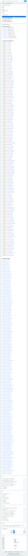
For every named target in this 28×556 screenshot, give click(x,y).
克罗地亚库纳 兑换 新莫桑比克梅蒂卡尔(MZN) (8, 441)
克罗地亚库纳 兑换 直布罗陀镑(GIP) (6, 416)
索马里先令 (9, 125)
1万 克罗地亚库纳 (4, 33)
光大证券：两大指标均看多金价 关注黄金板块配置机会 (8, 513)
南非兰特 (9, 68)
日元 (8, 46)
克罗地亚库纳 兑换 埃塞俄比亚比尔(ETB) (7, 410)
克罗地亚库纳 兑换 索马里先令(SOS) (7, 343)
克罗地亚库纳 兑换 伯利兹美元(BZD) (7, 397)
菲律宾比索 (9, 96)
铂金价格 (15, 539)
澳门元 (9, 65)
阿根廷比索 (10, 74)
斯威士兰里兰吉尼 (10, 233)
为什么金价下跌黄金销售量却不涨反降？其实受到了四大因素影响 (9, 481)
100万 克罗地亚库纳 (4, 36)
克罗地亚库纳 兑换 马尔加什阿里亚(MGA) (7, 436)
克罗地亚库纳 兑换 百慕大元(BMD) (6, 303)
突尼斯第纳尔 (10, 128)
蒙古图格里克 (10, 115)
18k (10, 525)
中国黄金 (7, 525)
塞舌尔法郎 (9, 156)
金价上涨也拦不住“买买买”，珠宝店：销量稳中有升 (8, 485)
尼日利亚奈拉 (10, 189)
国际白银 (15, 545)
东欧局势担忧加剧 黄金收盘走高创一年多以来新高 (7, 480)
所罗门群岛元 (9, 154)
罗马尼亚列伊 (10, 112)
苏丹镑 (9, 227)
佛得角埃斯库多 (10, 185)
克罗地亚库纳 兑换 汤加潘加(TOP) (6, 455)
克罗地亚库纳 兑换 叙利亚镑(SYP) (6, 376)
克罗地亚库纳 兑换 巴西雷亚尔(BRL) (6, 277)
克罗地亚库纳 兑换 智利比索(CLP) (6, 359)
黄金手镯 (12, 525)
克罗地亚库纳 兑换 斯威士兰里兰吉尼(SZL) (7, 451)
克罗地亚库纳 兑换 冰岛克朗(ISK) (6, 306)
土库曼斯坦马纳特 (10, 236)
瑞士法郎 (9, 62)
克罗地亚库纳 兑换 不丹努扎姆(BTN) (7, 395)
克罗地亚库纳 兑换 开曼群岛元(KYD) (7, 432)
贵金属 (13, 526)
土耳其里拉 (9, 129)
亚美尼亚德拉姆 (10, 167)
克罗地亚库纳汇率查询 (9, 3)
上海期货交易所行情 (16, 542)
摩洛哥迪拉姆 (9, 119)
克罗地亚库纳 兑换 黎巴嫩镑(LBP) (6, 328)
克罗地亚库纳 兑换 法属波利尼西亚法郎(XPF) (8, 470)
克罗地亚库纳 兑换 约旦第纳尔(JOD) (7, 356)
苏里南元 (9, 232)
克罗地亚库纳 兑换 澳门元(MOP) (6, 283)
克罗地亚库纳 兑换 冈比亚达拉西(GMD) (7, 417)
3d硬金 (9, 525)
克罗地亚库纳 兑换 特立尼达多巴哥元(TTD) (7, 457)
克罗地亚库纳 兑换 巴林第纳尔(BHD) (7, 300)
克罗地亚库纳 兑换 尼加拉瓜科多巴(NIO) (7, 369)
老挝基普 (10, 109)
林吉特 (9, 75)
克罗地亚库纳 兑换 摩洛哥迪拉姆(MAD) (7, 337)
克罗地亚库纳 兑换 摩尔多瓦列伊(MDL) (7, 435)
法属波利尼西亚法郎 (10, 252)
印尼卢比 (10, 71)
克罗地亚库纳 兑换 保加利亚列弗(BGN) (7, 305)
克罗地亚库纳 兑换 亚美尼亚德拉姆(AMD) (7, 385)
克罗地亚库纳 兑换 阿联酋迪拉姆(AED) (7, 379)
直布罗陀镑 (9, 198)
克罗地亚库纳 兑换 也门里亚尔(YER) (7, 471)
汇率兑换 (15, 548)
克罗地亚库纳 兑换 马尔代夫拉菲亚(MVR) (7, 439)
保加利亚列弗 (9, 87)
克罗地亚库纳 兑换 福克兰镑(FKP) (6, 413)
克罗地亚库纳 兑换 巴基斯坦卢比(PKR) (7, 297)
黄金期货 (9, 526)
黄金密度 (15, 525)
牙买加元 (9, 135)
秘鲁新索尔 (9, 118)
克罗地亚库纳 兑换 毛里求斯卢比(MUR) (7, 331)
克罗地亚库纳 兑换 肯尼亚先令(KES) (7, 325)
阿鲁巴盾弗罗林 (10, 170)
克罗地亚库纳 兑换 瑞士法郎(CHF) (6, 280)
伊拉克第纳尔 (10, 207)
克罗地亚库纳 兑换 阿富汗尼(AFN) (6, 382)
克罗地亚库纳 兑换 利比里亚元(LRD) (7, 433)
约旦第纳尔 (9, 138)
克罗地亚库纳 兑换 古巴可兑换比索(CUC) (7, 401)
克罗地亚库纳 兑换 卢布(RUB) (6, 268)
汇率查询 (4, 3)
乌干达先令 (10, 242)
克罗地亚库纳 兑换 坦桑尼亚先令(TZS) (7, 344)
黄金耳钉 (23, 525)
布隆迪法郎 (10, 175)
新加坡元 (9, 53)
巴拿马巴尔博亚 (10, 84)
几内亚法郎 (10, 201)
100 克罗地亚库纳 (4, 30)
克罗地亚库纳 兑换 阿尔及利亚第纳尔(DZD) (7, 378)
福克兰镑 (9, 195)
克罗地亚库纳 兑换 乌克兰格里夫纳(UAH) (7, 458)
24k (16, 526)
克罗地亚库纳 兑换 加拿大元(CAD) (6, 274)
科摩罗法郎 (9, 213)
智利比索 (9, 141)
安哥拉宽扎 (10, 169)
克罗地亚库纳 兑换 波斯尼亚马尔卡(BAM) (7, 391)
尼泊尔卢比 (9, 153)
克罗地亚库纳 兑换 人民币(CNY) (6, 259)
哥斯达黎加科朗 (10, 182)
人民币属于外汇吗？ (4, 501)
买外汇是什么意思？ (4, 500)
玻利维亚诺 (8, 91)
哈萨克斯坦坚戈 (10, 100)
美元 (8, 43)
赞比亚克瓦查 (9, 255)
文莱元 (9, 157)
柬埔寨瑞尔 (10, 211)
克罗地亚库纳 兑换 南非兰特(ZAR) (6, 286)
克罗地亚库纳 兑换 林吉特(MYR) (6, 293)
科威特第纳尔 (10, 106)
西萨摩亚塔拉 (10, 246)
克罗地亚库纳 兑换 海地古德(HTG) (6, 423)
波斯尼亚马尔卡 (10, 173)
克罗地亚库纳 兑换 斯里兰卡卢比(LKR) (7, 341)
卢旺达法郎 (10, 147)
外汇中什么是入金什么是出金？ (5, 497)
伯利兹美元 (9, 179)
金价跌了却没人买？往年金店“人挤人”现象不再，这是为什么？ (9, 484)
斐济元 (9, 194)
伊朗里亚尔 (11, 208)
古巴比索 (9, 99)
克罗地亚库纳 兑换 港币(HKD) (6, 265)
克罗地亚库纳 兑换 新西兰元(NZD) (6, 284)
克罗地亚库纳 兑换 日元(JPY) (6, 264)
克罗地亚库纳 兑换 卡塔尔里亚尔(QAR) (7, 322)
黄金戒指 (19, 525)
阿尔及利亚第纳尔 (10, 160)
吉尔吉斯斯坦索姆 (10, 210)
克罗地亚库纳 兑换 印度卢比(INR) (6, 278)
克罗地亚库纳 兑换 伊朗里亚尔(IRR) (6, 426)
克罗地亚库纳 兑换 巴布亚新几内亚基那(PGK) (8, 360)
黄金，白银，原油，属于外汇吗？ (6, 493)
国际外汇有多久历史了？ (5, 494)
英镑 (8, 52)
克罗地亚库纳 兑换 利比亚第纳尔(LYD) (7, 363)
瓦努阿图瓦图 (10, 245)
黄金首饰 (3, 525)
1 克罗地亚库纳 (4, 27)
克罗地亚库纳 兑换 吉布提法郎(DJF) (7, 404)
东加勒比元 (9, 249)
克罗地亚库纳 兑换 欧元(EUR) (6, 262)
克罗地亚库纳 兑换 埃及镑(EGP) (6, 296)
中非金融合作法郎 (10, 248)
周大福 (11, 526)
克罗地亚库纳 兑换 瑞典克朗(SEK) (6, 287)
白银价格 (3, 545)
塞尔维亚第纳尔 (10, 226)
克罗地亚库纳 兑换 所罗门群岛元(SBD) (7, 372)
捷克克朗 (9, 103)
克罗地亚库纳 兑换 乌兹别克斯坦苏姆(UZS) (7, 461)
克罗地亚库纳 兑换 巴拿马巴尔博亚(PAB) (7, 302)
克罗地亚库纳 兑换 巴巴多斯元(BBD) (7, 381)
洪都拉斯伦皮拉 (10, 204)
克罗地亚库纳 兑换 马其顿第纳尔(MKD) (7, 438)
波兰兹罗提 (9, 90)
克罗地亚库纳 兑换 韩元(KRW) (6, 267)
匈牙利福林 (9, 134)
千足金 (5, 525)
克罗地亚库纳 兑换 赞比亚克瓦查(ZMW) (7, 473)
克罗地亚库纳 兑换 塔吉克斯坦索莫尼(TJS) (7, 452)
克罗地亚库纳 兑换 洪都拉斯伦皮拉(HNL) (7, 422)
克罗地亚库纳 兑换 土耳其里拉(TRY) (7, 347)
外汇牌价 (3, 549)
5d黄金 (15, 526)
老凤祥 (17, 525)
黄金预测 (15, 541)
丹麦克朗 (9, 94)
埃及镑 (9, 78)
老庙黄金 (7, 526)
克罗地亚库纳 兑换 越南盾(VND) (6, 357)
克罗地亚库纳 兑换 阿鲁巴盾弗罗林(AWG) (7, 388)
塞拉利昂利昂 (11, 230)
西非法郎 (9, 251)
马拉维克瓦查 (10, 150)
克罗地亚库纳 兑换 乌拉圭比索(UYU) (7, 350)
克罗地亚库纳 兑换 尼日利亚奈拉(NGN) (7, 407)
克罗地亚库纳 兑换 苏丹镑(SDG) (6, 445)
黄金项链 (21, 525)
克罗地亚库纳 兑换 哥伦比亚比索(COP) (7, 315)
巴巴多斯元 (9, 163)
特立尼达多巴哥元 (9, 239)
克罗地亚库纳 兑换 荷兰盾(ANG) (6, 319)
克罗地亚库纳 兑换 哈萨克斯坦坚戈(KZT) (7, 318)
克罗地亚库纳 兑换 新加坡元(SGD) (6, 271)
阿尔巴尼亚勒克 (10, 166)
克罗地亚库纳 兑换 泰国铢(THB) (6, 281)
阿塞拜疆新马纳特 (10, 172)
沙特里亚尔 (9, 122)
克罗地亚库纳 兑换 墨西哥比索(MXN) (7, 290)
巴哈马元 (9, 176)
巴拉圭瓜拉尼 (10, 81)
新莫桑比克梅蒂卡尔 (10, 223)
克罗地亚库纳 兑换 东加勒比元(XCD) (7, 467)
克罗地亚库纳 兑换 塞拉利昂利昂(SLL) (7, 448)
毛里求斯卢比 (9, 113)
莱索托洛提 (9, 144)
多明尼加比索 (9, 188)
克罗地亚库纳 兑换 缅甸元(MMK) (6, 366)
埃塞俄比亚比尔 (10, 192)
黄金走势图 (3, 542)
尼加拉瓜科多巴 (10, 151)
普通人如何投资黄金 (4, 488)
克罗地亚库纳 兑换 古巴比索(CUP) (6, 316)
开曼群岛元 (9, 214)
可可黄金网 (3, 1)
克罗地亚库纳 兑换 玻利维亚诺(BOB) (7, 309)
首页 (2, 3)
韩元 (9, 49)
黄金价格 (3, 539)
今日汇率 (3, 548)
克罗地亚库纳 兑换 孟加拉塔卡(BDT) (7, 334)
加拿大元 (9, 56)
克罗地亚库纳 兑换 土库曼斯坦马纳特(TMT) (7, 454)
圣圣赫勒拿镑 (10, 229)
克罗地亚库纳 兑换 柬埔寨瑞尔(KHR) (7, 429)
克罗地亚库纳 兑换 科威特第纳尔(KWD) (7, 324)
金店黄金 (3, 541)
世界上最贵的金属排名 (4, 509)
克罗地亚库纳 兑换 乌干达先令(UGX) (7, 460)
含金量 (3, 526)
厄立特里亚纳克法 (10, 191)
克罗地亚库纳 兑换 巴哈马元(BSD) (6, 394)
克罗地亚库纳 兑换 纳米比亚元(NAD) (7, 442)
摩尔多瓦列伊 (9, 217)
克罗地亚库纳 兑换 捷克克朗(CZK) (6, 321)
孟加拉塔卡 (9, 116)
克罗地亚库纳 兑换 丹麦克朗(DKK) (6, 312)
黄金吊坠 (18, 526)
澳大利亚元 (9, 58)
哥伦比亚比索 (10, 97)
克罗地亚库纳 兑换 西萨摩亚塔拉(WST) (7, 464)
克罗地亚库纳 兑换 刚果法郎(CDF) (6, 398)
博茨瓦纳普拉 (9, 93)
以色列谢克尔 (10, 137)
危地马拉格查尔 (10, 131)
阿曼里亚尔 (10, 77)
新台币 (9, 55)
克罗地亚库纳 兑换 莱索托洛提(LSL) (6, 362)
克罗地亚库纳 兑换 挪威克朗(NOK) (6, 338)
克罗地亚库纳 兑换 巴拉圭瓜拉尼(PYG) (7, 299)
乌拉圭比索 (9, 132)
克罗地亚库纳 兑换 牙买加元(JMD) (6, 353)
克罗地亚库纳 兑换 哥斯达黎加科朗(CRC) (7, 400)
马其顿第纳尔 (9, 220)
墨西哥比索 (9, 72)
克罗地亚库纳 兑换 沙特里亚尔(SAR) (7, 340)
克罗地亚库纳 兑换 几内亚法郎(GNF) (7, 419)
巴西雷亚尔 (9, 59)
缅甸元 (9, 148)
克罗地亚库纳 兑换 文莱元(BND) (6, 375)
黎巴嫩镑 (10, 110)
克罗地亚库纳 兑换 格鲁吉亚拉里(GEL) (7, 414)
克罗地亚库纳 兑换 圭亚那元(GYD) (6, 420)
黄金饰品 (5, 526)
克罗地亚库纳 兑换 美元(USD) (6, 261)
